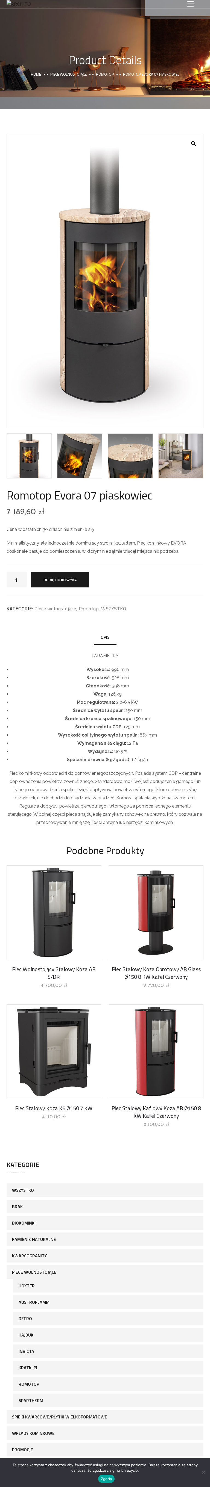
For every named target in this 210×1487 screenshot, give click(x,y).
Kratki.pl (28, 1367)
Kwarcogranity (29, 1255)
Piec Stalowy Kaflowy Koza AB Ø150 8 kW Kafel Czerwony (156, 1112)
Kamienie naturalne (34, 1239)
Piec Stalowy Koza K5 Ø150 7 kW (53, 1108)
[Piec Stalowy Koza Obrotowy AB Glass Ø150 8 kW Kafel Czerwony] (156, 912)
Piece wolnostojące (68, 74)
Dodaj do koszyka (60, 580)
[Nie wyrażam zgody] (203, 1472)
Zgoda (106, 1479)
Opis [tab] (105, 637)
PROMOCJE (22, 1449)
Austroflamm (34, 1302)
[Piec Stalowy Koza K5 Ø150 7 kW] (54, 1051)
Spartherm (31, 1400)
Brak (17, 1206)
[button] (193, 143)
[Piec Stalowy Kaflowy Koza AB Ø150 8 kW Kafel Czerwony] (156, 1051)
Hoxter (27, 1285)
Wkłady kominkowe (33, 1433)
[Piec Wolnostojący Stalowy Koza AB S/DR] (54, 912)
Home (36, 74)
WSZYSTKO (113, 608)
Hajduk (26, 1335)
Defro (25, 1318)
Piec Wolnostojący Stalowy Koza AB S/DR (54, 973)
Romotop (105, 74)
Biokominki (24, 1223)
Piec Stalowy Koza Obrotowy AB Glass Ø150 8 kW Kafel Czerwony (156, 973)
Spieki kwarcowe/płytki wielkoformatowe (59, 1417)
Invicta (26, 1351)
